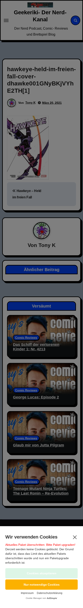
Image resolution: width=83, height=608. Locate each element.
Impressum (27, 593)
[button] (41, 584)
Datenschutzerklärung (49, 593)
